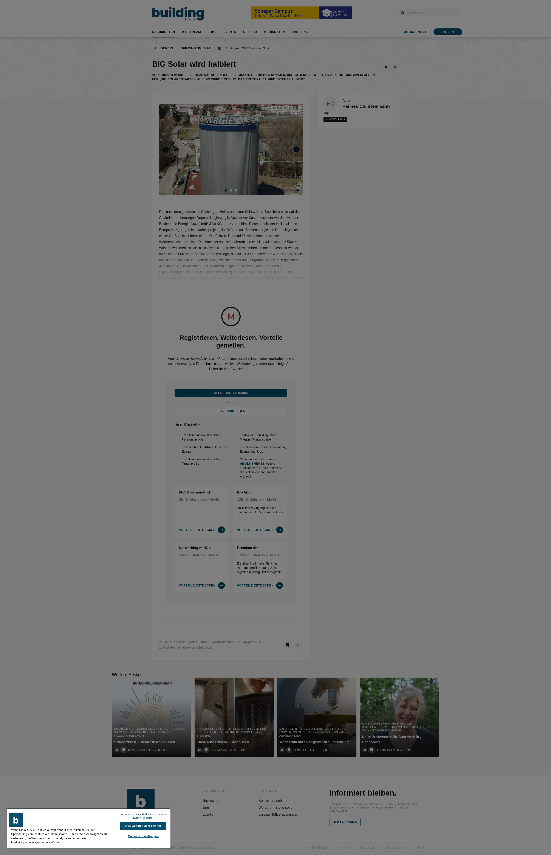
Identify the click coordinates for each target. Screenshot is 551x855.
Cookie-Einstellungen (143, 836)
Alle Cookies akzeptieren (143, 825)
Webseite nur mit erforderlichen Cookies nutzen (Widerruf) (143, 816)
